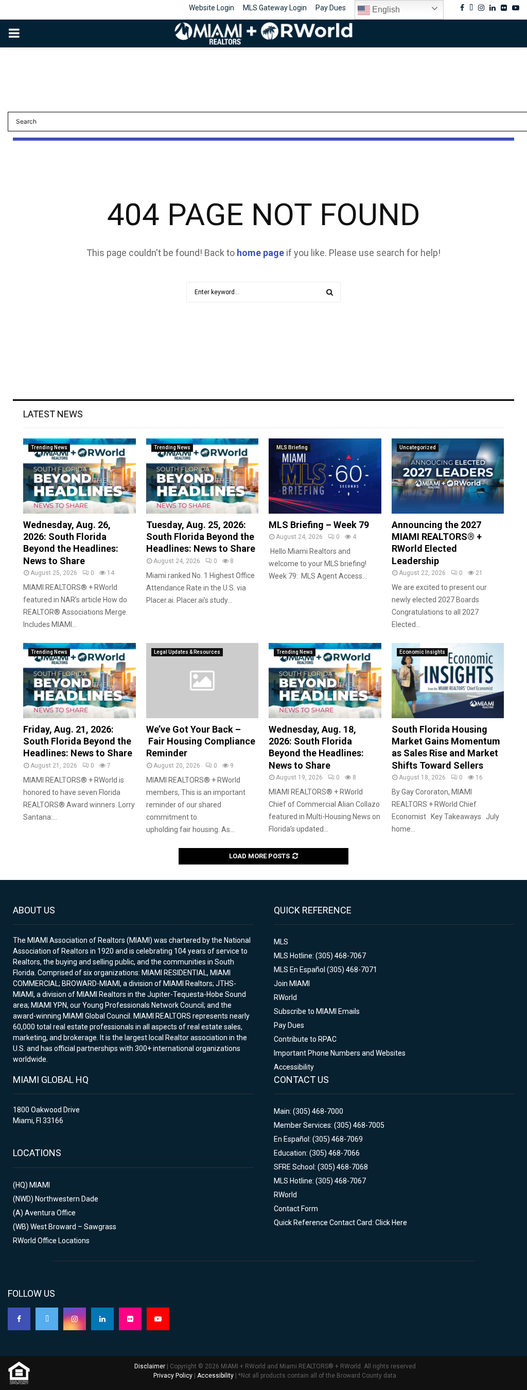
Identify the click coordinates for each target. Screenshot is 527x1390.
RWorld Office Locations (51, 1240)
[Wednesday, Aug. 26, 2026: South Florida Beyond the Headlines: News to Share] (79, 476)
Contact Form (296, 1209)
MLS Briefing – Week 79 (319, 524)
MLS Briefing (292, 447)
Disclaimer (149, 1366)
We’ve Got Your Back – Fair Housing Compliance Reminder (200, 741)
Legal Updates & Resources (187, 652)
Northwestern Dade (66, 1199)
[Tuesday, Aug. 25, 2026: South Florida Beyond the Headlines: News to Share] (202, 476)
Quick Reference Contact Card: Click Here (340, 1222)
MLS (281, 942)
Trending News (49, 447)
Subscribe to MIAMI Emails (317, 1011)
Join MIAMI (292, 983)
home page (260, 252)
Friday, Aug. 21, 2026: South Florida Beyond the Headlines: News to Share (77, 741)
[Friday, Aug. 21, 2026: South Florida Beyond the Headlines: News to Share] (79, 680)
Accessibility (294, 1067)
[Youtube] (158, 1319)
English (385, 9)
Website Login (211, 8)
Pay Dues (330, 8)
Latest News (53, 414)
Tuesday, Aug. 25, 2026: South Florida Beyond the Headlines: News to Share (200, 536)
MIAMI (39, 1185)
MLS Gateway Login (275, 8)
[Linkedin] (102, 1319)
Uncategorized (417, 447)
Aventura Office (50, 1213)
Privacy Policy (172, 1375)
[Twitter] (47, 1319)
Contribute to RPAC (305, 1039)
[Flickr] (130, 1319)
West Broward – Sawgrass (73, 1227)
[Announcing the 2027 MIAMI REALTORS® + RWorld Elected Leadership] (448, 476)
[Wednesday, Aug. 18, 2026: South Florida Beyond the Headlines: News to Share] (325, 680)
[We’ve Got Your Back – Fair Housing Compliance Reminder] (202, 680)
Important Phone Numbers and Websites (340, 1053)
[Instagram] (74, 1319)
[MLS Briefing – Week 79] (325, 476)
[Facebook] (19, 1319)
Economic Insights (422, 652)
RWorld (285, 997)
